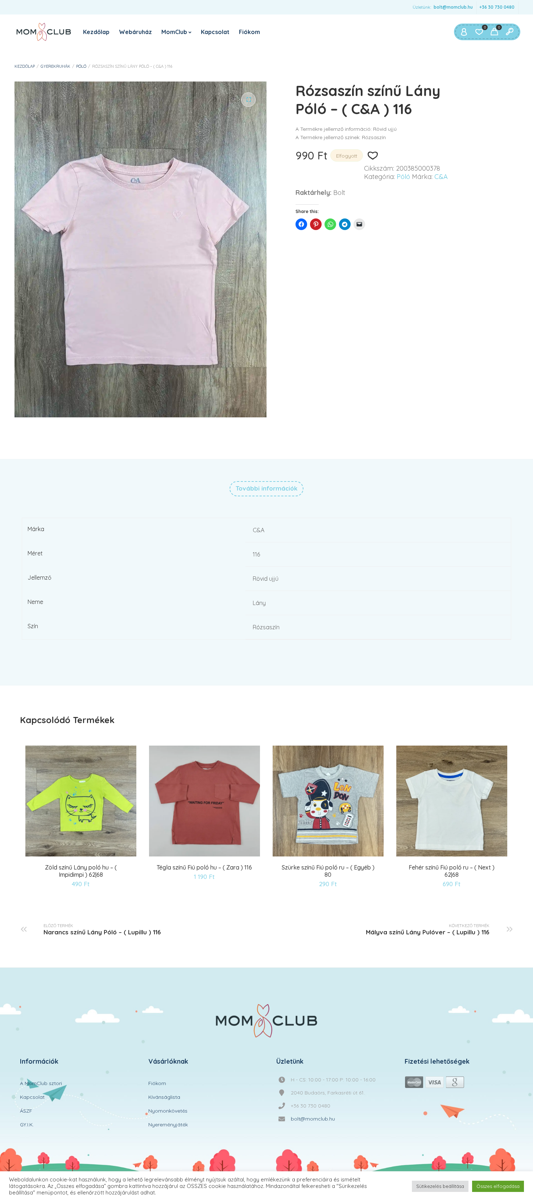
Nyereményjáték (168, 1124)
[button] (248, 99)
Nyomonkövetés (167, 1111)
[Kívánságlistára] (372, 155)
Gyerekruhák (55, 66)
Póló (81, 66)
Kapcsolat (215, 32)
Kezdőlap (96, 32)
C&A (441, 176)
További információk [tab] (266, 488)
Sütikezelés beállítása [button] (440, 1186)
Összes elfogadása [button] (498, 1186)
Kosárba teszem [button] (63, 855)
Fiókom (249, 32)
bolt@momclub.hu (453, 7)
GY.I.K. (27, 1124)
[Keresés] (509, 32)
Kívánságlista (164, 1097)
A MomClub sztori (41, 1083)
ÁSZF (26, 1111)
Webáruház (135, 32)
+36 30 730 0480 (497, 7)
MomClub (174, 32)
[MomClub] (44, 32)
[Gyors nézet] (82, 855)
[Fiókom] (463, 32)
